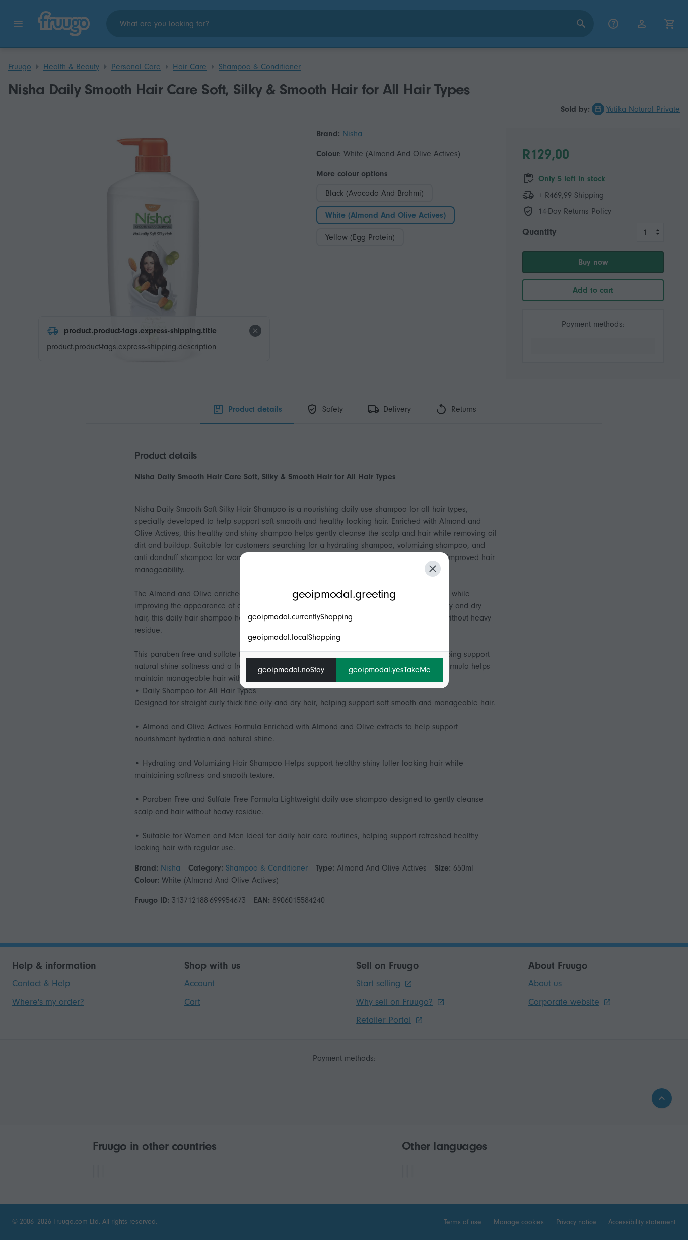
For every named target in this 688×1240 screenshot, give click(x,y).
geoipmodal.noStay (291, 669)
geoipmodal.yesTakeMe (390, 669)
